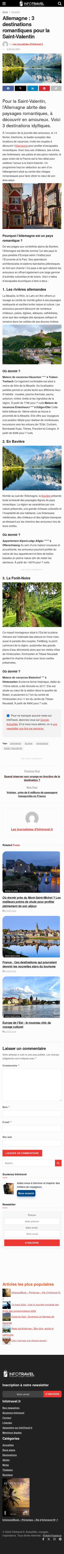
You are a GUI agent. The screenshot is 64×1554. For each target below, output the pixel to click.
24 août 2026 (10, 1031)
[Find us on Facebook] (43, 1539)
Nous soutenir (26, 1193)
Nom (6, 1107)
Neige (5, 1464)
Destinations (12, 955)
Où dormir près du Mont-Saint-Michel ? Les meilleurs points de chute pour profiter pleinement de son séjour (31, 901)
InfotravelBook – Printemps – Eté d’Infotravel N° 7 (30, 1519)
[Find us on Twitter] (48, 1539)
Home (5, 11)
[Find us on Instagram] (54, 1539)
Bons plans (11, 890)
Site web (7, 1137)
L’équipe (7, 1422)
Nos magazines (11, 1407)
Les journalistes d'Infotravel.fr (28, 43)
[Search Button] (60, 3)
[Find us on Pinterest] (60, 1539)
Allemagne (21, 146)
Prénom (32, 1215)
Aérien (6, 1460)
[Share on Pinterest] (44, 88)
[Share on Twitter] (20, 88)
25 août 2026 (10, 911)
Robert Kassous (52, 1535)
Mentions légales (12, 1432)
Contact (6, 1417)
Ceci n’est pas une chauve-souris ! (29, 1340)
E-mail (7, 1122)
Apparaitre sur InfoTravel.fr (17, 1427)
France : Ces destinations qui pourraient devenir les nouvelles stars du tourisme (29, 964)
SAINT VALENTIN (13, 748)
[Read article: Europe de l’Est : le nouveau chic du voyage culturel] (32, 997)
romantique (42, 743)
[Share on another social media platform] (56, 88)
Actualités (15, 11)
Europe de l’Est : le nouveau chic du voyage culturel (26, 1024)
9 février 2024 (13, 48)
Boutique (7, 1474)
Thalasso (7, 1469)
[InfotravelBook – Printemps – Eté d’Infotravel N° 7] (32, 1497)
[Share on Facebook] (8, 88)
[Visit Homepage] (32, 3)
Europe (28, 743)
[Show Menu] (4, 3)
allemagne (15, 743)
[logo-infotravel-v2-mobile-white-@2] (18, 1374)
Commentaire (11, 1065)
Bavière (46, 496)
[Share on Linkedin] (32, 88)
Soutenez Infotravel (13, 1412)
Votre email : (32, 1227)
